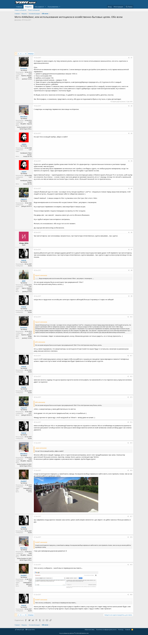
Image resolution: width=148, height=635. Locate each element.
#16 (131, 470)
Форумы (28, 7)
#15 (131, 443)
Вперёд (30, 54)
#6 (131, 232)
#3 (131, 133)
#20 (131, 594)
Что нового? (39, 7)
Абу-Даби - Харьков (26, 124)
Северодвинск (27, 488)
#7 (131, 249)
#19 (131, 564)
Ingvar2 (24, 199)
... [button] (23, 54)
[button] (45, 7)
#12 (131, 376)
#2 (131, 106)
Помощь (121, 629)
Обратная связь (90, 629)
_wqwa (23, 144)
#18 (131, 537)
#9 (131, 296)
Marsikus (23, 117)
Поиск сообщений (34, 10)
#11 (131, 355)
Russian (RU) (31, 629)
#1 (131, 58)
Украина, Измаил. (26, 75)
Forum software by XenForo (74, 633)
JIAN (23, 281)
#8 (131, 270)
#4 (131, 161)
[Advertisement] (74, 36)
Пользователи (53, 7)
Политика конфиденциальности (106, 629)
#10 (131, 317)
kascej (23, 260)
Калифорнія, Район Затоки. (26, 154)
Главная (19, 7)
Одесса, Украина (27, 288)
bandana (18, 20)
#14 (131, 422)
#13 (131, 397)
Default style (20, 629)
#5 (131, 188)
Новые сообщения (20, 10)
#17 (131, 516)
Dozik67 (24, 481)
